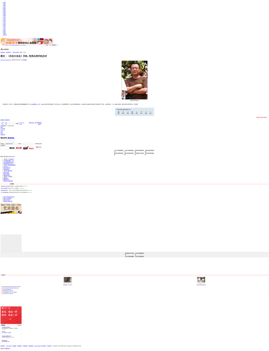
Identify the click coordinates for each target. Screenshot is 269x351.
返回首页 (3, 134)
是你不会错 (6, 172)
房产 (4, 18)
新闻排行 (3, 120)
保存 (2, 127)
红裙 (4, 167)
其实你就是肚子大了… (9, 163)
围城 (4, 175)
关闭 (2, 133)
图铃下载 (3, 156)
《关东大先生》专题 (17, 52)
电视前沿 (8, 52)
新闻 (4, 3)
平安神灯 (10, 176)
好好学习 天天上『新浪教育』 (12, 188)
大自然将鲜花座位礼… (9, 162)
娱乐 (4, 6)
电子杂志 (12, 156)
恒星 (4, 169)
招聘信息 (25, 346)
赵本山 (43, 104)
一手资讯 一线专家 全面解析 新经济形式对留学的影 (16, 190)
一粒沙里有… (11, 159)
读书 (4, 23)
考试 (4, 24)
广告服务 (14, 346)
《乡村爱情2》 (34, 104)
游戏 (4, 20)
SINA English (37, 346)
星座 (4, 26)
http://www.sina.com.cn (6, 59)
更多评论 (11, 138)
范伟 (79, 104)
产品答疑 (49, 346)
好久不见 (8, 167)
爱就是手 (10, 170)
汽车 (4, 17)
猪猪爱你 (5, 178)
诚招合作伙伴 (6, 199)
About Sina (8, 346)
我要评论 (7, 120)
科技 (4, 11)
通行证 (5, 34)
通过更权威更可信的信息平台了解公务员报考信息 (16, 192)
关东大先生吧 (263, 117)
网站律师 (31, 346)
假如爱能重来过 (12, 165)
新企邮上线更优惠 (7, 201)
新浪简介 (3, 346)
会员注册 (43, 346)
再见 (8, 173)
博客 (4, 12)
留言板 (2, 125)
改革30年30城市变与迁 (9, 197)
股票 (4, 9)
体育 (4, 5)
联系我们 (20, 346)
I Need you (5, 166)
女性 (4, 21)
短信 (4, 29)
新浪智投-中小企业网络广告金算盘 (14, 186)
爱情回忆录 (6, 179)
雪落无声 (5, 181)
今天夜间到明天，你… (9, 160)
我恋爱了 (8, 175)
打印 (2, 131)
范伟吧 (258, 117)
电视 (4, 15)
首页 (4, 2)
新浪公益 (7, 156)
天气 (4, 27)
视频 (4, 14)
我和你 (7, 169)
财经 (4, 8)
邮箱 (4, 31)
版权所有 (7, 348)
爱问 (4, 30)
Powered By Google (21, 123)
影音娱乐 (3, 52)
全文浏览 (3, 128)
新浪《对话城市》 (7, 198)
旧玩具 (5, 173)
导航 (4, 33)
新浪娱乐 (25, 59)
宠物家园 (10, 181)
